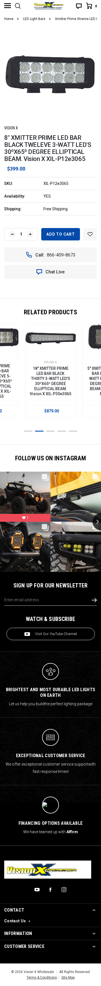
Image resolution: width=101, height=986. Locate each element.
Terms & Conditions (42, 978)
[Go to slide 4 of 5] (62, 431)
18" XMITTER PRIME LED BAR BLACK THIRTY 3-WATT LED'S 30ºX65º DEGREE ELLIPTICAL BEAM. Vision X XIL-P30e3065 (50, 381)
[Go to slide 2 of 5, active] (39, 431)
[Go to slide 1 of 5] (28, 431)
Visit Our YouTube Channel (56, 634)
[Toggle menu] (7, 5)
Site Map (68, 978)
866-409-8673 (61, 255)
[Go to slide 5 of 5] (73, 431)
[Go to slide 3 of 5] (50, 431)
